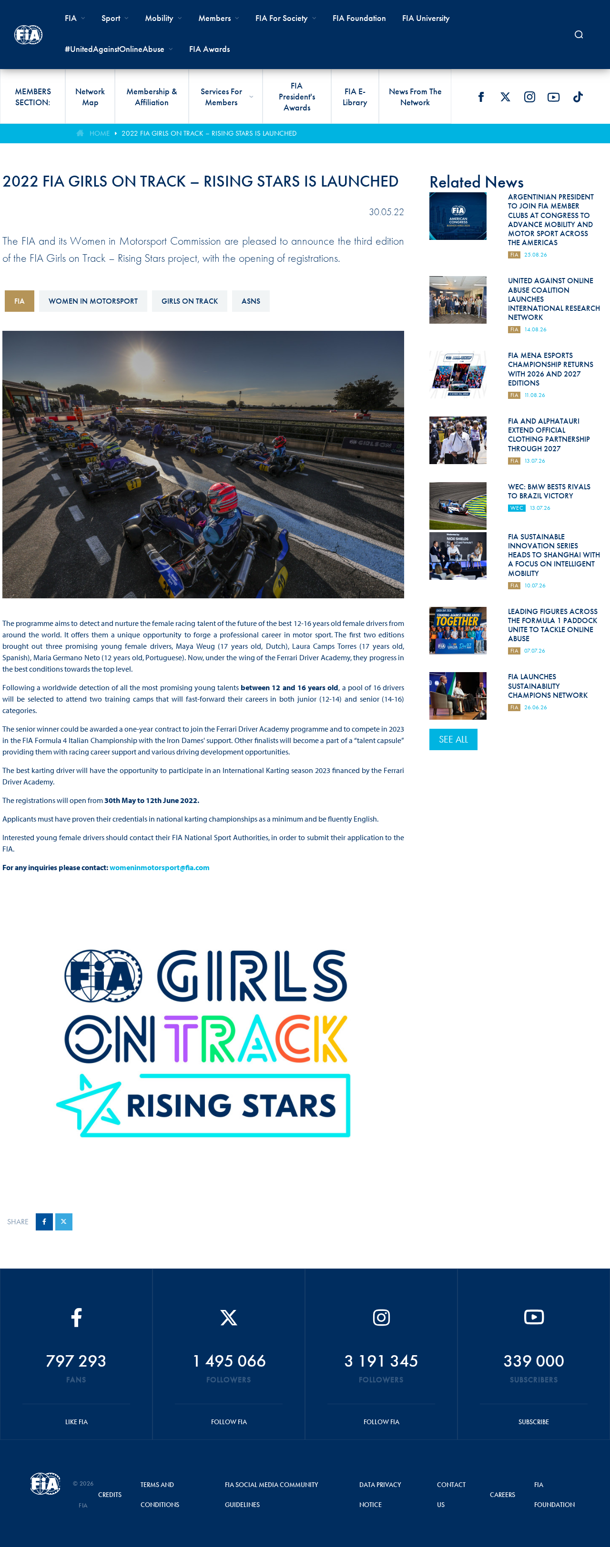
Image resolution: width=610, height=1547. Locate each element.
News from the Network (415, 97)
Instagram (529, 97)
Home (100, 133)
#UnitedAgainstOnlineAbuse (114, 48)
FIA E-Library (355, 97)
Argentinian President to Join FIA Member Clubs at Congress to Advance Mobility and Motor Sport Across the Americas (551, 220)
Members (214, 17)
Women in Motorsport (93, 301)
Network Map (90, 97)
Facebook (481, 97)
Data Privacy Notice (380, 1494)
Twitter (505, 97)
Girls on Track (190, 301)
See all (453, 739)
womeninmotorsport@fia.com (160, 867)
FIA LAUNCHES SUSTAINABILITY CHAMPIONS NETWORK (548, 686)
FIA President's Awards (297, 96)
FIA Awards (209, 48)
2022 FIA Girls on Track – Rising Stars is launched (209, 133)
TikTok (578, 97)
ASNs (251, 301)
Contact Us (451, 1494)
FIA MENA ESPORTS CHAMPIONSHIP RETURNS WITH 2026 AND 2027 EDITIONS (550, 369)
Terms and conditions (160, 1494)
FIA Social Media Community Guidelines (271, 1494)
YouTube (554, 97)
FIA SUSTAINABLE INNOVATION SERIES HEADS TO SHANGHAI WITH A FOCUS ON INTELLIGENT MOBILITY (554, 555)
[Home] (28, 34)
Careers (502, 1494)
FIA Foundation (359, 17)
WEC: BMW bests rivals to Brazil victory (549, 491)
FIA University (426, 17)
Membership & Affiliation (151, 97)
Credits (110, 1494)
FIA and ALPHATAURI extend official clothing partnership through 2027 (549, 435)
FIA (19, 301)
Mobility (159, 17)
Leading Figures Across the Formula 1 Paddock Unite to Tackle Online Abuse (553, 625)
